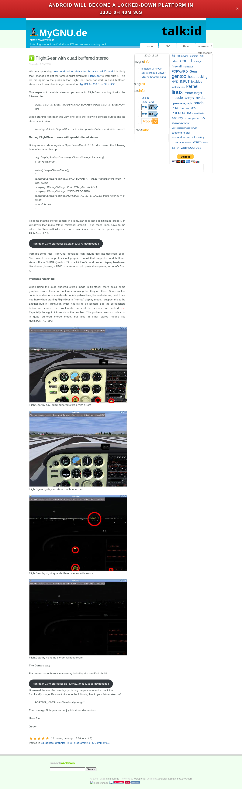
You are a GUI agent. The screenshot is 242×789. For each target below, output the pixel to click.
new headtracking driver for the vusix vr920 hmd (83, 71)
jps (183, 87)
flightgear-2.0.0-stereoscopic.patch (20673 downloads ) (66, 243)
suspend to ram (181, 137)
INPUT (184, 81)
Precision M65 (187, 108)
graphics (60, 742)
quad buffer (199, 113)
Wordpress (139, 778)
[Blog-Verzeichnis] (116, 783)
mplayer (189, 98)
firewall (177, 66)
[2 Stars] (35, 738)
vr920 (197, 142)
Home (149, 46)
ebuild (186, 61)
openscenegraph (182, 103)
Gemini (194, 71)
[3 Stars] (39, 738)
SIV (167, 46)
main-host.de (112, 778)
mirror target (193, 93)
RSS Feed (147, 101)
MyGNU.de (63, 32)
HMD (175, 81)
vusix (205, 143)
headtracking (197, 77)
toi (193, 137)
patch (199, 103)
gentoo (49, 742)
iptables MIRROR (151, 68)
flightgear (188, 66)
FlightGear (94, 75)
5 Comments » (101, 742)
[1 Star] (31, 738)
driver (175, 61)
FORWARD (180, 71)
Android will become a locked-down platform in (121, 5)
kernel (192, 86)
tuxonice (178, 142)
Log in (145, 97)
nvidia (201, 98)
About (185, 46)
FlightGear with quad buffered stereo (72, 58)
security (177, 118)
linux (69, 742)
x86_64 (175, 148)
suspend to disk (181, 132)
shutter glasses (192, 118)
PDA (175, 108)
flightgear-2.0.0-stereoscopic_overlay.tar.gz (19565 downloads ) (71, 683)
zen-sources (191, 147)
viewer (188, 143)
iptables (196, 81)
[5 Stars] (47, 738)
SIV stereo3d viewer (153, 72)
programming (82, 742)
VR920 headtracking (153, 76)
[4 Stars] (43, 738)
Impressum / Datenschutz (204, 49)
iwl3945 (176, 87)
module (177, 98)
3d (42, 742)
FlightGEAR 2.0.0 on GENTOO (96, 84)
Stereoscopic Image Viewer (184, 128)
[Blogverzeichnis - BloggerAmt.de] (99, 783)
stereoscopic (181, 123)
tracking (200, 137)
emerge (198, 61)
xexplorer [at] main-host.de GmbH (174, 778)
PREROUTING (182, 113)
